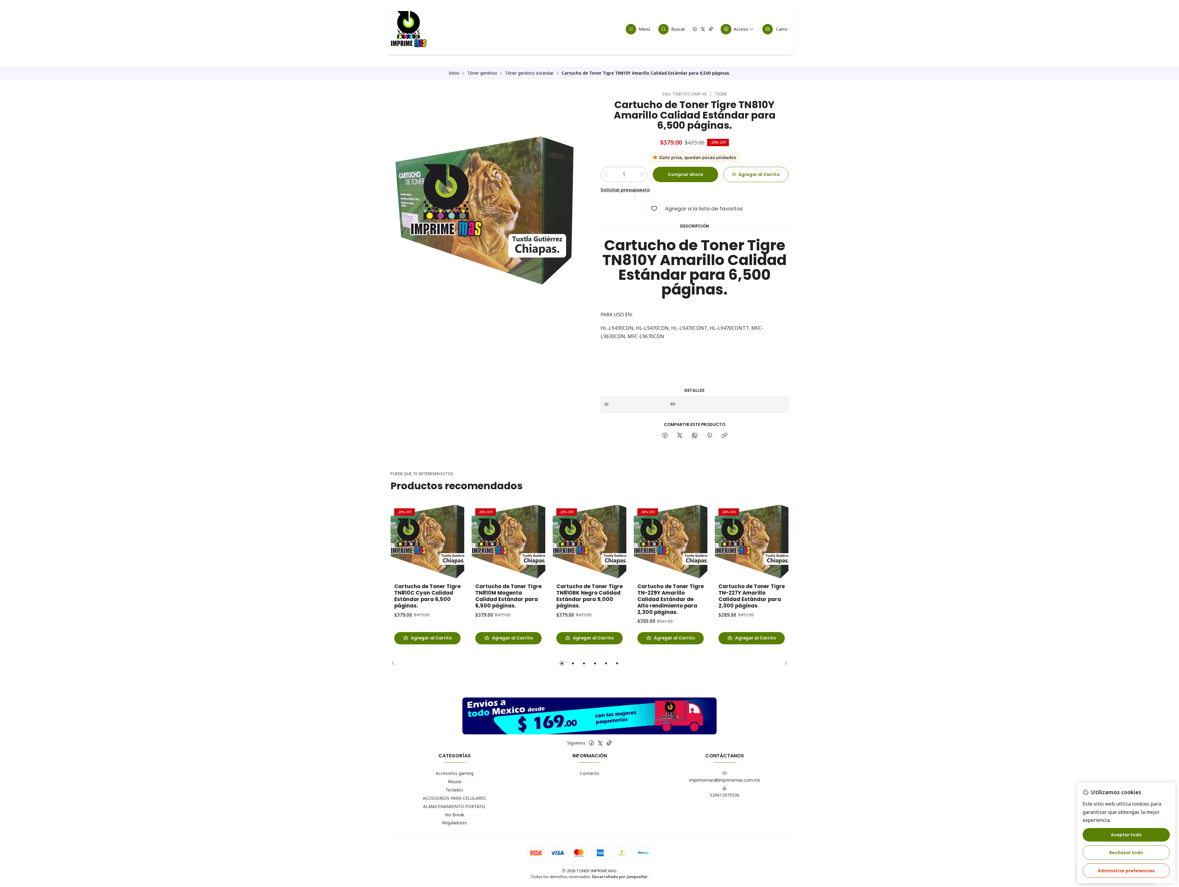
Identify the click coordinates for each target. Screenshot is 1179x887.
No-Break (454, 815)
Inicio (454, 73)
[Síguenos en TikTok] (711, 29)
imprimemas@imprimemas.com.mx (724, 780)
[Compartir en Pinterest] (709, 435)
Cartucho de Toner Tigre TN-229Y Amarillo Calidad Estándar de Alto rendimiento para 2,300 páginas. (670, 599)
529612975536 (724, 795)
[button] (562, 663)
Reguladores (454, 823)
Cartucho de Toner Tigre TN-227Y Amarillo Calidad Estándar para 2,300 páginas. (751, 596)
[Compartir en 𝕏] (680, 435)
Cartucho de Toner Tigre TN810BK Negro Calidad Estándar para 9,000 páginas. (589, 596)
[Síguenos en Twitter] (703, 29)
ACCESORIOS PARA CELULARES (454, 798)
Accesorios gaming (454, 773)
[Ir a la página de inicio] (408, 29)
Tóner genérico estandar (529, 73)
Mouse (454, 781)
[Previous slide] (395, 663)
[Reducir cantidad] (606, 174)
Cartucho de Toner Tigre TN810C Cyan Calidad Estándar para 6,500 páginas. (427, 596)
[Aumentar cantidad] (642, 174)
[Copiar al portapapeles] (724, 435)
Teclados (454, 790)
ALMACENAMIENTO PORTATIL (454, 806)
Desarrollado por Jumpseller (620, 876)
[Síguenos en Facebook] (695, 29)
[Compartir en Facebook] (665, 435)
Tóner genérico (482, 73)
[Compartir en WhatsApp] (695, 435)
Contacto (589, 773)
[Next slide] (783, 663)
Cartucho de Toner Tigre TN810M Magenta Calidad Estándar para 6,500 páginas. (508, 596)
